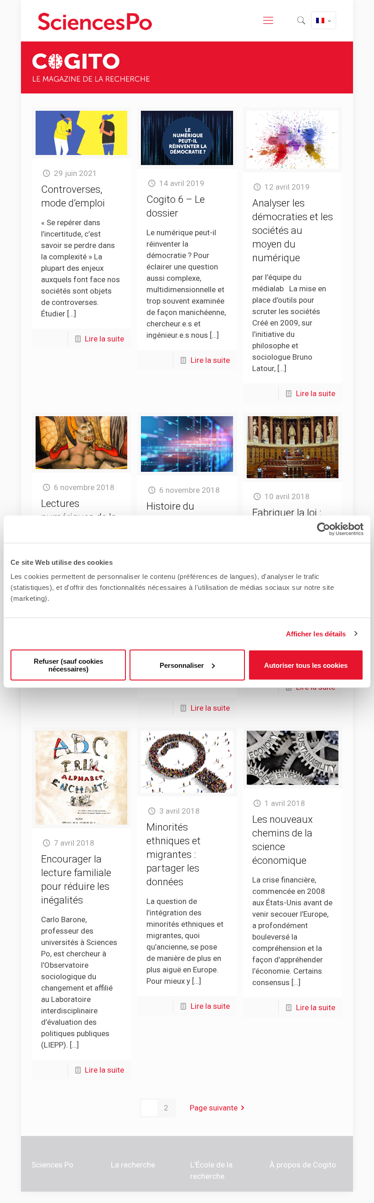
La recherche (133, 1164)
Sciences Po (52, 1164)
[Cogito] (95, 20)
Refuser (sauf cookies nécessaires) (68, 665)
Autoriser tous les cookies (306, 665)
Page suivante (214, 1107)
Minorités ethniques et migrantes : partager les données (173, 854)
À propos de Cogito (303, 1164)
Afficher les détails (316, 633)
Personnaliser (182, 665)
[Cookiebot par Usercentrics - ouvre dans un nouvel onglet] (324, 529)
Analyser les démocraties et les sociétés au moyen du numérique (292, 230)
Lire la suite (104, 338)
